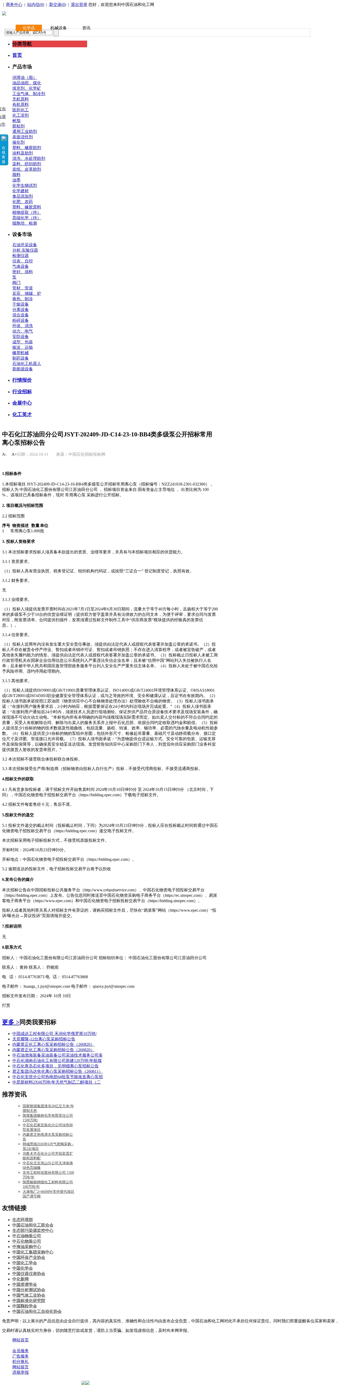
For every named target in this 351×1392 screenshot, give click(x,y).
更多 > (11, 1022)
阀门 (16, 282)
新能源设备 (22, 369)
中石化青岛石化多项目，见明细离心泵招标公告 (55, 1066)
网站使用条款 (67, 1345)
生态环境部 (22, 1219)
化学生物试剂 (24, 185)
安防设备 (20, 336)
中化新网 (20, 1279)
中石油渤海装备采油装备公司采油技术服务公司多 (57, 1055)
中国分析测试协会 (28, 1290)
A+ (14, 454)
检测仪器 (20, 255)
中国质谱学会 (24, 1284)
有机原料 (20, 104)
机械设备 (58, 28)
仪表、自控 (22, 261)
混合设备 (20, 315)
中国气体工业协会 (28, 1295)
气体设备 (20, 266)
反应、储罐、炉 (26, 293)
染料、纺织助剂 (26, 164)
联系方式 (42, 1345)
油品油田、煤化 (26, 83)
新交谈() (57, 4)
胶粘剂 (18, 126)
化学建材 (20, 191)
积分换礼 (20, 1361)
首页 (17, 55)
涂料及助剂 (22, 153)
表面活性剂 (22, 137)
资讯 (86, 28)
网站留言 (20, 1367)
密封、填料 (22, 272)
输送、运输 (22, 347)
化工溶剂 (20, 115)
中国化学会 (22, 1268)
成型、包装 (22, 342)
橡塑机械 (20, 353)
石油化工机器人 (26, 363)
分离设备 (20, 309)
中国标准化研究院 (28, 1300)
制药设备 (20, 358)
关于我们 (20, 1345)
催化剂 (18, 142)
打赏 (6, 1005)
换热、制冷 (22, 299)
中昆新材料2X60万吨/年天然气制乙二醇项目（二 (56, 1082)
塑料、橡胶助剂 (26, 147)
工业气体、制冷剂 (28, 93)
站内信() (35, 4)
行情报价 (22, 380)
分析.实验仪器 (25, 250)
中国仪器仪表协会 (28, 1273)
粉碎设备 (20, 320)
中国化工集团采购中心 (32, 1252)
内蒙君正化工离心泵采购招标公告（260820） (53, 1044)
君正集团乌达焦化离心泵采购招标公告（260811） (57, 1071)
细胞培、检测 (24, 223)
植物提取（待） (26, 212)
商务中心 (14, 4)
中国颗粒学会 (24, 1306)
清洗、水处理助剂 (28, 158)
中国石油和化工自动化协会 (37, 1311)
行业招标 (22, 391)
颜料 (16, 174)
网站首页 (20, 1340)
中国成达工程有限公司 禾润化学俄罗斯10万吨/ (54, 1033)
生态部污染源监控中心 (32, 1230)
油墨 (16, 180)
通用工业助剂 (24, 131)
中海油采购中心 (26, 1246)
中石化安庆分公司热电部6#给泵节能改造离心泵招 (57, 1077)
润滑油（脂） (24, 77)
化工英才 (22, 414)
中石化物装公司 (26, 1241)
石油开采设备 (24, 245)
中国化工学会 (24, 1263)
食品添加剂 (22, 196)
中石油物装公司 (26, 1236)
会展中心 (22, 403)
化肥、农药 (22, 201)
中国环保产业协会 (28, 1257)
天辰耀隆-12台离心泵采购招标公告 (43, 1039)
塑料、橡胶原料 (26, 207)
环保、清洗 (22, 326)
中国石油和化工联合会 (32, 1225)
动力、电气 (22, 331)
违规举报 (20, 1372)
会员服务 (20, 1351)
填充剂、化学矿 (26, 88)
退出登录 (79, 4)
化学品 (28, 28)
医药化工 (20, 110)
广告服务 (20, 1356)
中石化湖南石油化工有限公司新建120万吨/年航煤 (57, 1060)
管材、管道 (22, 288)
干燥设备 (20, 304)
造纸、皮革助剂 (26, 169)
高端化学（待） (26, 218)
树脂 (16, 120)
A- (4, 454)
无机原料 (20, 99)
